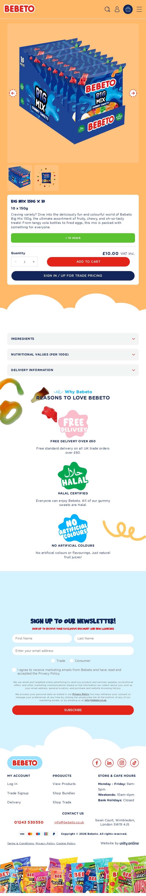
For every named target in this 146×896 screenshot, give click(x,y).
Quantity (18, 253)
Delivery (14, 802)
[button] (107, 9)
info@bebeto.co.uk (69, 822)
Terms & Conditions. (21, 843)
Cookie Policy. (66, 843)
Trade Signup (18, 793)
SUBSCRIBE (73, 710)
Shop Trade (62, 802)
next (133, 93)
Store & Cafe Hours (117, 776)
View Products (64, 784)
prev (13, 93)
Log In (12, 784)
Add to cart (88, 261)
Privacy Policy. (46, 843)
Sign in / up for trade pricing (73, 276)
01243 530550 (29, 822)
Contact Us (73, 813)
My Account (18, 776)
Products (62, 776)
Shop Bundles (64, 793)
